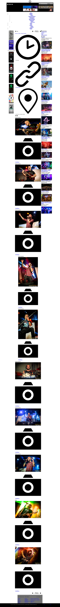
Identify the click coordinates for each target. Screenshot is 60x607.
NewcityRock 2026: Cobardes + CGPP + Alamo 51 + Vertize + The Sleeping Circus (46, 170)
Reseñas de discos (32, 17)
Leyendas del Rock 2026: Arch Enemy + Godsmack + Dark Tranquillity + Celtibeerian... (46, 50)
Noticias (32, 15)
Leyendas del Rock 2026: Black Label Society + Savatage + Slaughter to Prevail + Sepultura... (46, 63)
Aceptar (50, 604)
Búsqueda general (33, 599)
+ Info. (44, 604)
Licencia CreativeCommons (20, 603)
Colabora (30, 25)
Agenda (31, 23)
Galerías (32, 21)
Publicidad (31, 13)
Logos (31, 24)
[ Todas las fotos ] (44, 31)
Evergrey (42, 32)
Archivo (31, 14)
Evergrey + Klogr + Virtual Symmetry (20, 33)
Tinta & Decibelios (32, 18)
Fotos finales (33, 22)
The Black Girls (43, 124)
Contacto (19, 598)
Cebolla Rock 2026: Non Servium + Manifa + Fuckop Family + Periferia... (45, 137)
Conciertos (32, 27)
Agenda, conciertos (33, 598)
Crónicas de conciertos (31, 16)
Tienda (31, 28)
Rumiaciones (32, 20)
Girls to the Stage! (32, 19)
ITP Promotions (18, 87)
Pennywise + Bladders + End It (46, 180)
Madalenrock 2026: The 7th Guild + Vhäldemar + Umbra (46, 88)
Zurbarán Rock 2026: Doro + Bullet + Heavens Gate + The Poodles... (46, 112)
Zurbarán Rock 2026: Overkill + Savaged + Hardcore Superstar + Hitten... (46, 203)
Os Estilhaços (43, 158)
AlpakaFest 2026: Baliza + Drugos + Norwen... (45, 100)
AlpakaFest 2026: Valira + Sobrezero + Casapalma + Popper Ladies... (45, 77)
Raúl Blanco (17, 162)
